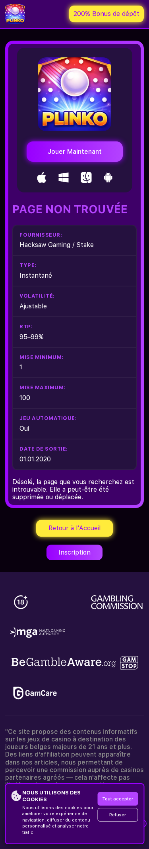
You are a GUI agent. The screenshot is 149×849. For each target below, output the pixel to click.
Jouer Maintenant (75, 151)
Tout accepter (117, 799)
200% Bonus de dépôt (106, 14)
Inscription (74, 552)
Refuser (117, 815)
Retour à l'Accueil (74, 528)
